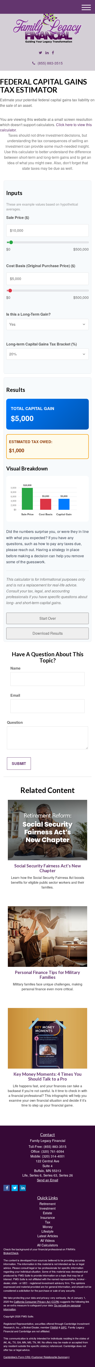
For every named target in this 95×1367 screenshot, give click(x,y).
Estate (47, 1213)
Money (48, 1226)
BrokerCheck (10, 1253)
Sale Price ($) (17, 217)
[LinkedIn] (47, 52)
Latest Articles (47, 1236)
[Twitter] (40, 52)
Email (15, 695)
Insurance (47, 1217)
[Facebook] (53, 52)
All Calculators (47, 1245)
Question (15, 722)
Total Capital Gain (32, 408)
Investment (47, 1208)
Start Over (47, 618)
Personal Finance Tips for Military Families (47, 975)
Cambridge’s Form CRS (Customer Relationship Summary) (36, 1357)
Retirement (47, 1203)
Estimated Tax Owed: (30, 441)
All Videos (47, 1240)
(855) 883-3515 (50, 63)
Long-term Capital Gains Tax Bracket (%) (41, 344)
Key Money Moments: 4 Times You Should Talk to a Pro (48, 1076)
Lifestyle (47, 1231)
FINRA (54, 1327)
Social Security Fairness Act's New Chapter (47, 868)
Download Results (48, 633)
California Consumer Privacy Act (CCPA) (36, 1301)
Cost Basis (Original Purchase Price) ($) (40, 265)
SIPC (64, 1327)
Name (15, 668)
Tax (47, 1222)
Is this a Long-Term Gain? (28, 314)
